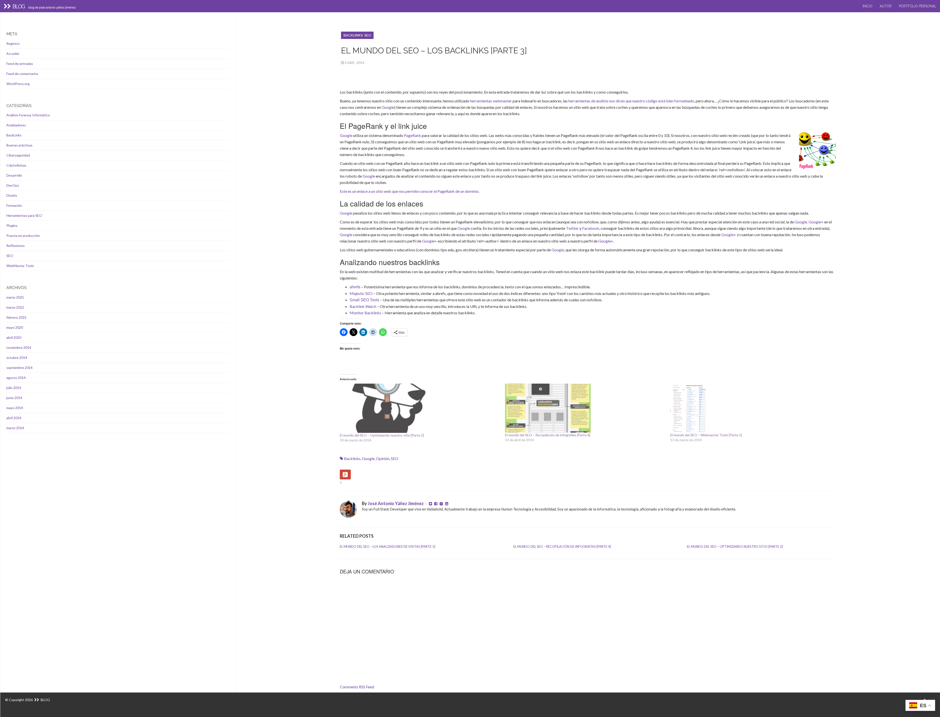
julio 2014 (13, 388)
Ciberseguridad (18, 155)
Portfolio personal (917, 6)
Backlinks (352, 458)
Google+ (816, 221)
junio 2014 (14, 398)
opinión (382, 458)
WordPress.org (18, 84)
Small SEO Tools (364, 300)
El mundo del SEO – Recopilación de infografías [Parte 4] (547, 435)
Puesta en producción (23, 235)
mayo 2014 (14, 408)
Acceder (12, 53)
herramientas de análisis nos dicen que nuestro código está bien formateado (631, 100)
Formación (14, 205)
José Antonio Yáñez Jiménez (396, 503)
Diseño (11, 195)
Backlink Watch (363, 306)
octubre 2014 (16, 357)
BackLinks (353, 35)
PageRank (412, 135)
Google (388, 107)
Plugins (12, 225)
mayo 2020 (14, 327)
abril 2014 (13, 418)
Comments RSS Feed (357, 686)
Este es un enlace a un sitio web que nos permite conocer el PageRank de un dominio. (409, 191)
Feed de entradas (19, 63)
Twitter (572, 228)
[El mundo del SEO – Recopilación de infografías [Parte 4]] (585, 408)
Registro (13, 43)
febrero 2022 (16, 317)
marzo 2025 (15, 297)
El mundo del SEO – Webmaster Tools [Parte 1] (706, 435)
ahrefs (355, 287)
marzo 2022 (15, 307)
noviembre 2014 (18, 347)
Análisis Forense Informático (28, 115)
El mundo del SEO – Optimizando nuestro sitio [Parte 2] (382, 435)
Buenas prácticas (19, 145)
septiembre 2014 (19, 367)
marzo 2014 (15, 428)
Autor (886, 6)
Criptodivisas (16, 165)
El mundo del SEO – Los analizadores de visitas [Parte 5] (387, 546)
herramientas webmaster (491, 100)
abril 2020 (13, 337)
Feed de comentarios (22, 74)
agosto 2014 (16, 378)
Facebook (590, 228)
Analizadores (16, 125)
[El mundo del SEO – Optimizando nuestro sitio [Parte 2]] (420, 408)
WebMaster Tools (20, 266)
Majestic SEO (361, 293)
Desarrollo (14, 175)
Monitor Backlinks (365, 312)
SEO (367, 35)
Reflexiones (15, 245)
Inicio (867, 6)
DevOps (12, 185)
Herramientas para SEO (24, 215)
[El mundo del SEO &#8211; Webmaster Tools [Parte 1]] (750, 408)
